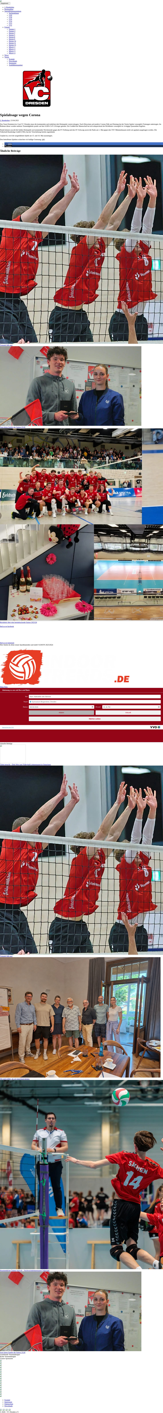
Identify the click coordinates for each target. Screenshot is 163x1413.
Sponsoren (12, 63)
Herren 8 (12, 37)
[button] (8, 144)
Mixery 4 (12, 53)
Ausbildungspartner (16, 65)
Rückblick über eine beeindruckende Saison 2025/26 (18, 622)
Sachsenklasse (14, 13)
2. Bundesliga (9, 7)
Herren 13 (12, 45)
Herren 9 (12, 39)
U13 (10, 23)
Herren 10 (12, 41)
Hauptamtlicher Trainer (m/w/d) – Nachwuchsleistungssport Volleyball (24, 1270)
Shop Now (4, 687)
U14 (10, 21)
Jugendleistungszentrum (12, 11)
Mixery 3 (12, 51)
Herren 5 (12, 35)
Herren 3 (12, 33)
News (6, 55)
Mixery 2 (12, 49)
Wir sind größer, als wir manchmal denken (14, 1079)
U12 (10, 25)
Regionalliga (8, 9)
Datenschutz (8, 1404)
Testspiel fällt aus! (6, 345)
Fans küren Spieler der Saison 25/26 (12, 427)
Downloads (13, 61)
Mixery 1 (12, 47)
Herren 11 (12, 43)
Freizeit (7, 27)
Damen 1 (12, 29)
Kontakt (12, 59)
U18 (10, 17)
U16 (10, 19)
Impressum (8, 1402)
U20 (10, 15)
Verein (6, 57)
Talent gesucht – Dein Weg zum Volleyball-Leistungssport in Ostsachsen (25, 764)
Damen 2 (12, 31)
